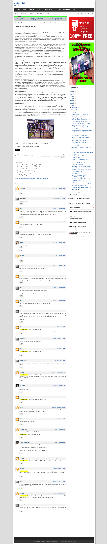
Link (73, 9)
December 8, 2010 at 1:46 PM (59, 310)
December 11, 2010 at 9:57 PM (59, 348)
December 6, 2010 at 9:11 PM (59, 275)
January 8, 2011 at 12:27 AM (59, 458)
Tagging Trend (75, 150)
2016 (71, 95)
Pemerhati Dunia (24, 442)
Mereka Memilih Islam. (77, 164)
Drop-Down (23, 13)
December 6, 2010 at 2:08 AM (59, 208)
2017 (71, 93)
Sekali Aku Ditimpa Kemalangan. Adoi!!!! (82, 145)
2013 (71, 100)
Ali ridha (22, 385)
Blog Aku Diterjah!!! (76, 173)
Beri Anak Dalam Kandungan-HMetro (81, 119)
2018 (71, 91)
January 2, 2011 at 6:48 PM (59, 429)
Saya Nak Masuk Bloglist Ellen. (79, 135)
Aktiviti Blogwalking (22, 175)
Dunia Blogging (24, 22)
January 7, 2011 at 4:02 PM (59, 442)
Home (18, 9)
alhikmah (22, 505)
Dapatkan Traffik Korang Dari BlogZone (81, 169)
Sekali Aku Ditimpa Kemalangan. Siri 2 (81, 130)
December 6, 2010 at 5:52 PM (59, 232)
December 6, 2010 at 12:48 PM (59, 221)
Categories (48, 9)
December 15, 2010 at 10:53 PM (58, 396)
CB (58, 541)
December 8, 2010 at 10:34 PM (59, 326)
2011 (71, 103)
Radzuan (22, 311)
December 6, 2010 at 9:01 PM (59, 265)
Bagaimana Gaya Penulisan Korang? (81, 123)
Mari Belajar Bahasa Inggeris (79, 133)
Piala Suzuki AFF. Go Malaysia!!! (80, 121)
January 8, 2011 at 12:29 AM (59, 468)
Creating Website (64, 541)
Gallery (58, 9)
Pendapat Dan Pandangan (33, 22)
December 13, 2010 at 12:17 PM (58, 372)
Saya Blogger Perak (76, 116)
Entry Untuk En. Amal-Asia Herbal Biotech (82, 161)
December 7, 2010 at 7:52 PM (59, 300)
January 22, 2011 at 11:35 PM (59, 481)
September (75, 192)
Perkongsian (41, 22)
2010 (71, 105)
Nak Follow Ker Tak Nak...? (78, 185)
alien (21, 242)
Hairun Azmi (23, 429)
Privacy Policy (40, 13)
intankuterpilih (24, 232)
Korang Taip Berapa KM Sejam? (79, 159)
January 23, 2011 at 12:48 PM (59, 493)
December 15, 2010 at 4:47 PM (59, 385)
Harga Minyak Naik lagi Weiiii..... (79, 182)
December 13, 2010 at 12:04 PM (58, 360)
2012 (71, 102)
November (75, 189)
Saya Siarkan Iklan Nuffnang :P (79, 140)
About (24, 9)
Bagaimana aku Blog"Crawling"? (24, 156)
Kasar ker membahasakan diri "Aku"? (81, 183)
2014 (71, 98)
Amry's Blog (19, 3)
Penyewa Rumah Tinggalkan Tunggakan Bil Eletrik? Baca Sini (33, 165)
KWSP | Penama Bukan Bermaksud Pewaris (28, 167)
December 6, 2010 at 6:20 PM (59, 242)
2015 (71, 96)
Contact (31, 9)
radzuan (22, 338)
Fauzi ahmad (23, 360)
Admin (22, 208)
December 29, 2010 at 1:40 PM (59, 418)
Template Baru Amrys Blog (24, 173)
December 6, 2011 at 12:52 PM (59, 504)
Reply (21, 193)
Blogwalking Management (78, 118)
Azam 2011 (74, 109)
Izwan (21, 481)
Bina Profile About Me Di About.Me (80, 132)
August (74, 194)
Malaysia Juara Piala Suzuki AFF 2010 (81, 114)
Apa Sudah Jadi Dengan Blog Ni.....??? (81, 187)
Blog (19, 22)
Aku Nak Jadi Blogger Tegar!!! (25, 26)
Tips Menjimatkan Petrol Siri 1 (79, 125)
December (75, 107)
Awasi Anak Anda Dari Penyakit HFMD (27, 169)
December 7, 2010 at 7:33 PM (59, 287)
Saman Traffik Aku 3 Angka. (78, 162)
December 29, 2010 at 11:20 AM (58, 407)
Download (66, 9)
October (74, 191)
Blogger (83, 236)
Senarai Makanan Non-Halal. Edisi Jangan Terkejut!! (53, 156)
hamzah (22, 265)
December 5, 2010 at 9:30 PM (59, 188)
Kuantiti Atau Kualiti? (76, 171)
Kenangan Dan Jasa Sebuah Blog (26, 171)
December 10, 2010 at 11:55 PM (58, 338)
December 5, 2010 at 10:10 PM (59, 198)
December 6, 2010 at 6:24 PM (59, 255)
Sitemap (39, 9)
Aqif (21, 287)
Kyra (21, 407)
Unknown (22, 188)
